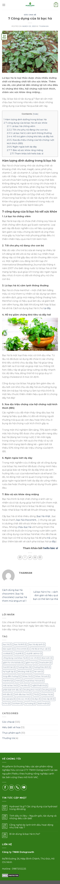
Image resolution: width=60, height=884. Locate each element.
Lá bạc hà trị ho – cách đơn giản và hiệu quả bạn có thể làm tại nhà (45, 595)
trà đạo (36, 699)
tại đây (47, 308)
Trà (36, 694)
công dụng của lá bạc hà (15, 658)
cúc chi (34, 658)
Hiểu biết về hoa (11, 727)
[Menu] (3, 4)
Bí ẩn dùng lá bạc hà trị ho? (24, 834)
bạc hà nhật (43, 516)
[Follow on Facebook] (5, 787)
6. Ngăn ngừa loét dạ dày (22, 146)
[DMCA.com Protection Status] (10, 875)
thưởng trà (49, 690)
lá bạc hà (27, 676)
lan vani (38, 672)
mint (19, 681)
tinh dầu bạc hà (23, 694)
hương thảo (24, 667)
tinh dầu (7, 694)
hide (35, 114)
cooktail (7, 653)
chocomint (22, 649)
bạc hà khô (20, 644)
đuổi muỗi (43, 703)
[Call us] (18, 787)
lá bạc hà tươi (42, 676)
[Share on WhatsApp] (20, 557)
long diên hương (11, 676)
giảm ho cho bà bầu (13, 663)
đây (54, 541)
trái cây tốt (49, 699)
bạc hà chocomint (26, 520)
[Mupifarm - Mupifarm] (30, 5)
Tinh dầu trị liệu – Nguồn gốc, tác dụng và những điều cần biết (32, 817)
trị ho (6, 703)
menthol (8, 681)
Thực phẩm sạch (11, 733)
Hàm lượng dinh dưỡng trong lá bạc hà (25, 119)
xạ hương (30, 703)
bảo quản (8, 649)
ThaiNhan (43, 26)
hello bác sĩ (50, 548)
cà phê (19, 653)
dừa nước (46, 658)
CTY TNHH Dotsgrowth (37, 770)
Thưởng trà (8, 738)
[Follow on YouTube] (24, 787)
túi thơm (17, 703)
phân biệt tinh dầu (12, 690)
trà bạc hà (47, 694)
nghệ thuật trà (39, 685)
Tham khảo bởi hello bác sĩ (26, 153)
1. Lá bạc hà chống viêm (21, 126)
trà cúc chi (23, 699)
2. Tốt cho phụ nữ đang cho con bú (27, 129)
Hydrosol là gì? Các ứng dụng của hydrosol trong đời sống (33, 807)
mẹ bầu (25, 685)
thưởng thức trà (32, 690)
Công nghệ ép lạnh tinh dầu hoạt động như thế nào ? (31, 826)
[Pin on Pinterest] (35, 557)
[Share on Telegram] (40, 557)
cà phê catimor (34, 653)
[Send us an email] (11, 787)
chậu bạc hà (24, 527)
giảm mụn (31, 663)
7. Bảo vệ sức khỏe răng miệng (25, 150)
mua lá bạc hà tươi (34, 681)
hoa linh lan (9, 667)
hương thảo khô (42, 667)
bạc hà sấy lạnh (37, 644)
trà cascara (9, 699)
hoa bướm (45, 663)
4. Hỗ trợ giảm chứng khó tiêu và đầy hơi (30, 136)
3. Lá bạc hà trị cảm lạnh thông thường (29, 133)
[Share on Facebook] (25, 557)
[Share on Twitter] (30, 557)
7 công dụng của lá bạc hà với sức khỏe (25, 122)
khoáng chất (25, 672)
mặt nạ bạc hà (10, 685)
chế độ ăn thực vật (40, 649)
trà (48, 538)
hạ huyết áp (9, 672)
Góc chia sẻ (30, 15)
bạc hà (7, 644)
